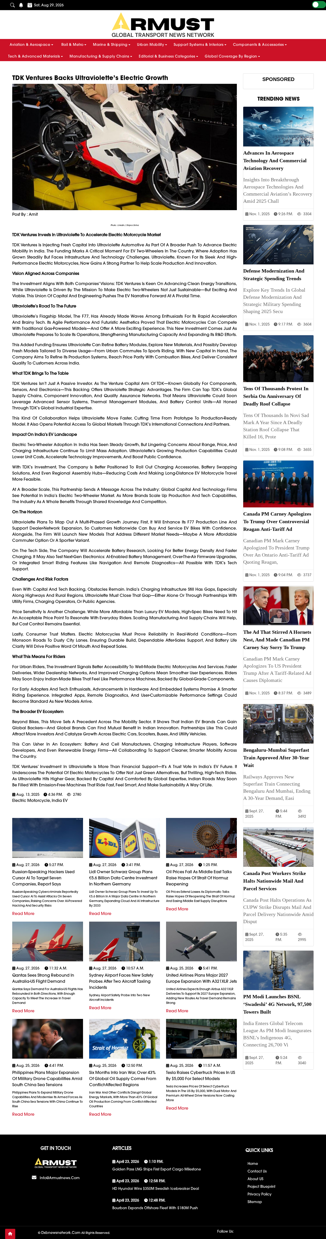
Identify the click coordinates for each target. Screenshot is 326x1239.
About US (255, 1179)
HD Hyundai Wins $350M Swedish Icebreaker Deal (155, 1188)
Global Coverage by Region (231, 56)
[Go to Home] (10, 1234)
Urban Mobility (150, 44)
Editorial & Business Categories (167, 56)
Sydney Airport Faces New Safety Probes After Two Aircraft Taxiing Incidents (121, 981)
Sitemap (255, 1202)
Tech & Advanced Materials (34, 56)
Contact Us (257, 1171)
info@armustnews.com (60, 1178)
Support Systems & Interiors (199, 44)
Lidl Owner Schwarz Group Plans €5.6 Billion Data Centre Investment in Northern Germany (123, 877)
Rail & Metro (72, 44)
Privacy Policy (259, 1194)
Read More (23, 913)
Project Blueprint (261, 1186)
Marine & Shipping (110, 44)
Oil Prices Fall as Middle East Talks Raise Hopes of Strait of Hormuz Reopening (199, 877)
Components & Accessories (258, 44)
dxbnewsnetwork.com (60, 1232)
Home (253, 1163)
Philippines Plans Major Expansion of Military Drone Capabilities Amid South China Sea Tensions (47, 1078)
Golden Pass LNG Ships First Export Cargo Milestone (156, 1169)
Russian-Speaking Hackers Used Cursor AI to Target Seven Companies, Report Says (43, 877)
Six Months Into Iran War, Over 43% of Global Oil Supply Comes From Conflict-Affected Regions (122, 1078)
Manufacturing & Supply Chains (99, 56)
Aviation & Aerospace (30, 44)
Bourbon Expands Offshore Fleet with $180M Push (155, 1208)
